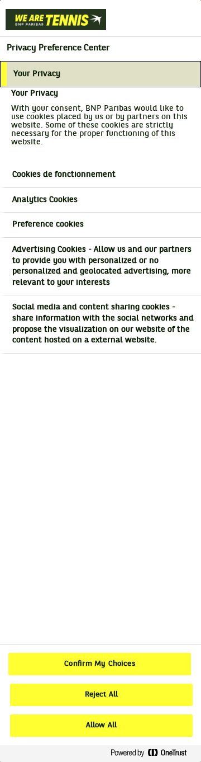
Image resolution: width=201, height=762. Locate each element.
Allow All (101, 725)
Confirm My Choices (99, 664)
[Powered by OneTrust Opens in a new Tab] (153, 753)
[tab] (100, 74)
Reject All (101, 695)
